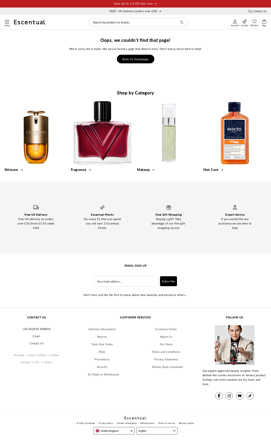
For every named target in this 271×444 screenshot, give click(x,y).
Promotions (102, 359)
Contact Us (36, 343)
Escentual (90, 423)
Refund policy (147, 423)
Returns (102, 336)
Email (36, 336)
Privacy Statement (166, 359)
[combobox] (138, 22)
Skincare (11, 170)
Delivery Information (102, 329)
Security (102, 366)
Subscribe (168, 281)
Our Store (166, 344)
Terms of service (166, 423)
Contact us (260, 11)
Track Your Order (102, 344)
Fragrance (79, 170)
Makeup (144, 170)
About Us (166, 336)
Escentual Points (166, 329)
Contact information (127, 423)
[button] (7, 21)
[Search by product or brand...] (182, 22)
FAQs (102, 351)
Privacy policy (106, 423)
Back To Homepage (135, 59)
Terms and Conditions (166, 351)
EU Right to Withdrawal (103, 374)
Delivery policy (186, 423)
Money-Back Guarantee (167, 366)
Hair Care (211, 170)
